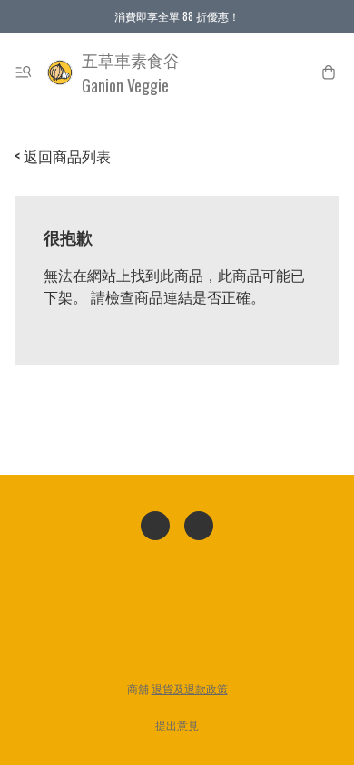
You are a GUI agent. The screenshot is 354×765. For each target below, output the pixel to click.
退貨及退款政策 (190, 688)
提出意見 (177, 724)
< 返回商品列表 (63, 156)
